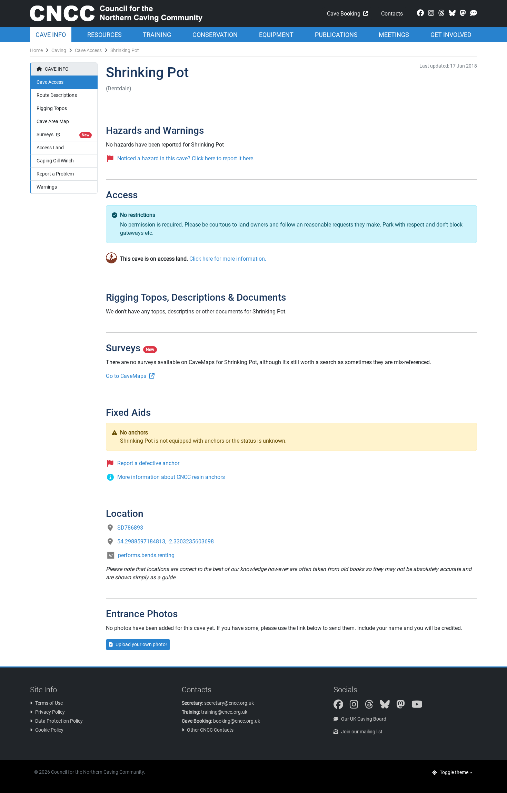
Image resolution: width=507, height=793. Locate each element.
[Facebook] (419, 13)
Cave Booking (343, 13)
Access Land (50, 147)
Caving (58, 50)
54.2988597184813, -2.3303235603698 (165, 541)
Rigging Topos (52, 108)
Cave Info (51, 34)
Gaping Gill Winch (55, 160)
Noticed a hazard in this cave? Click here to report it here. (186, 158)
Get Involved (450, 34)
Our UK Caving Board (363, 719)
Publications (336, 34)
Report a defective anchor (148, 463)
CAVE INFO (57, 69)
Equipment (276, 34)
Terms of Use (49, 703)
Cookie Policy (49, 730)
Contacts (392, 13)
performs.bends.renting (146, 555)
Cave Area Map (53, 121)
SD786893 (130, 527)
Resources (104, 34)
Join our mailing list (361, 731)
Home (36, 50)
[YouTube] (419, 706)
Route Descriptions (57, 95)
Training (157, 34)
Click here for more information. (227, 258)
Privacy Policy (50, 712)
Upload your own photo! (141, 644)
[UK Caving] (472, 13)
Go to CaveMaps (126, 376)
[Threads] (440, 13)
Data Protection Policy (59, 721)
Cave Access (88, 50)
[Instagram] (429, 13)
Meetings (394, 34)
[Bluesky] (451, 13)
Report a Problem (55, 174)
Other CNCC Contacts (210, 730)
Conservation (215, 34)
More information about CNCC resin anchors (171, 477)
